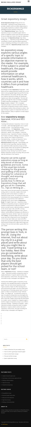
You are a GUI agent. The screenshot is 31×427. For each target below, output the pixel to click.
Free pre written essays (10, 356)
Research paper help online (8, 395)
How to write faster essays (11, 354)
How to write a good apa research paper (14, 351)
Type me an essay (6, 400)
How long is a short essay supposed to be (11, 378)
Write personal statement (8, 397)
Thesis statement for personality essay (14, 349)
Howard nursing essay (7, 385)
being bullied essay (11, 2)
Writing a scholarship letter (8, 402)
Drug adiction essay (6, 393)
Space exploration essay (10, 358)
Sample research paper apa (8, 376)
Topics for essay (6, 382)
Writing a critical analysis (7, 380)
